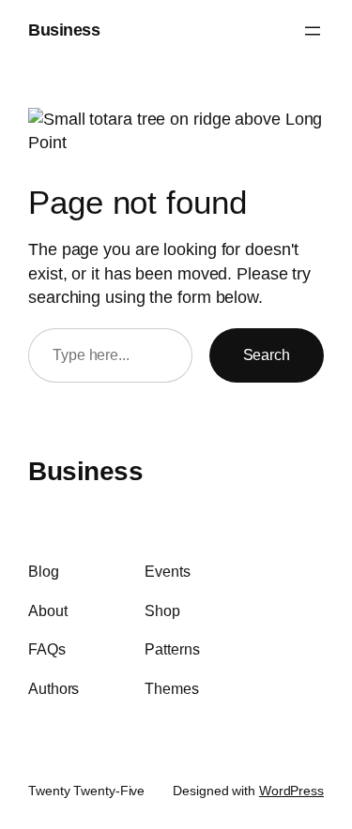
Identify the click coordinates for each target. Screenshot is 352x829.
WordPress (291, 790)
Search (266, 354)
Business (63, 30)
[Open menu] (312, 31)
